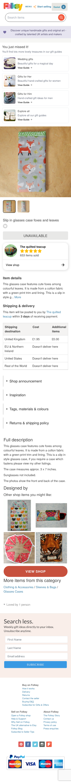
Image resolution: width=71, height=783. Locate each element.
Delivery (26, 691)
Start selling (44, 6)
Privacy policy (50, 722)
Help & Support (18, 718)
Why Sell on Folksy (20, 722)
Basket (59, 7)
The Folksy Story (52, 715)
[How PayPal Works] (36, 771)
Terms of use (50, 725)
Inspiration (17, 394)
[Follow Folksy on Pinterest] (21, 744)
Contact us (49, 718)
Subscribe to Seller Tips (22, 731)
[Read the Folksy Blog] (49, 744)
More (17, 297)
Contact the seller (30, 698)
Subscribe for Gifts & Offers (35, 704)
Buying (28, 701)
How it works (28, 688)
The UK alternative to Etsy (23, 725)
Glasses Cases (13, 591)
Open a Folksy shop (20, 715)
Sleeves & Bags (46, 587)
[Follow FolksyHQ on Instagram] (42, 744)
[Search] (61, 17)
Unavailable (35, 235)
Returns (26, 695)
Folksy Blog (16, 728)
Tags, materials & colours (28, 408)
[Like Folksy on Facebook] (28, 744)
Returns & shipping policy (29, 422)
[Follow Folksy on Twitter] (35, 744)
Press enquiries (51, 728)
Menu (28, 6)
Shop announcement (25, 381)
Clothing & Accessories (18, 587)
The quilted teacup (33, 247)
